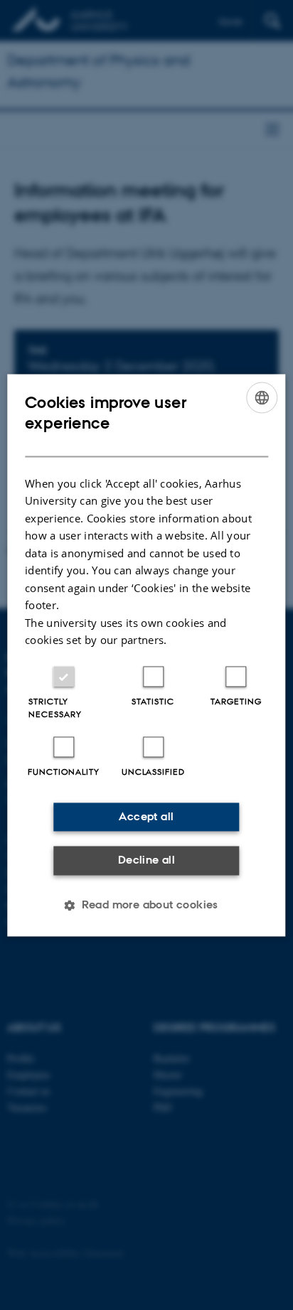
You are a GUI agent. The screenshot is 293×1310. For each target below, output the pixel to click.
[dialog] (146, 655)
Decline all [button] (146, 860)
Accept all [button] (146, 816)
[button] (146, 904)
